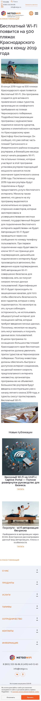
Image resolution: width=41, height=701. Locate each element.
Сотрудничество (12, 619)
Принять (30, 697)
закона (18, 16)
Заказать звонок (31, 4)
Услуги (6, 595)
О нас (5, 571)
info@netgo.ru (16, 7)
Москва (6, 2)
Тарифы (6, 607)
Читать (20, 489)
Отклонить (11, 697)
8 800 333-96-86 (9, 4)
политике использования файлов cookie (25, 692)
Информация (10, 643)
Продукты (8, 583)
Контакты (7, 631)
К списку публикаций (9, 19)
